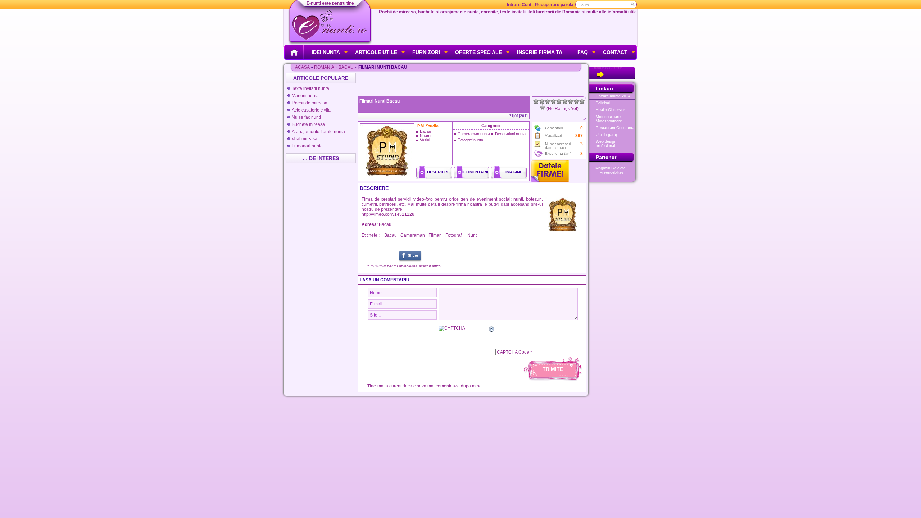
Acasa (302, 67)
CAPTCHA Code (513, 352)
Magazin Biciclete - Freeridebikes (611, 170)
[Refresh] (492, 330)
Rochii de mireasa (309, 102)
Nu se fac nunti (306, 117)
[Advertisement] (472, 84)
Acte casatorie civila (311, 110)
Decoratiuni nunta (510, 134)
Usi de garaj (606, 134)
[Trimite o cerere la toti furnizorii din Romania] (612, 78)
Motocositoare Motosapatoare (609, 118)
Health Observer (610, 110)
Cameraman (412, 235)
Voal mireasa (304, 138)
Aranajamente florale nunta (318, 131)
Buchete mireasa (308, 124)
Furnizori (426, 52)
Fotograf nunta (470, 140)
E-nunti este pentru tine (330, 3)
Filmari (435, 235)
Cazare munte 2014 (613, 96)
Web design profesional (606, 143)
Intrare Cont (519, 4)
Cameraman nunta (474, 134)
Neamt (425, 135)
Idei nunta (326, 52)
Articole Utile (376, 52)
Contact (615, 52)
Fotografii (454, 235)
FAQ (582, 52)
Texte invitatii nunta (310, 88)
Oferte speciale (478, 52)
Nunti (472, 235)
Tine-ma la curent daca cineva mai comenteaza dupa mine (424, 385)
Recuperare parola (554, 4)
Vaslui (425, 140)
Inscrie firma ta (539, 52)
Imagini (513, 172)
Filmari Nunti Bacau (379, 101)
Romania (324, 67)
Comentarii (475, 172)
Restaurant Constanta (615, 128)
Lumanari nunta (307, 146)
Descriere (438, 172)
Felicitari (603, 103)
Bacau (346, 67)
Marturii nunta (305, 95)
